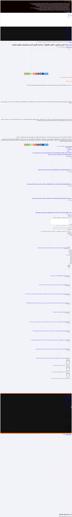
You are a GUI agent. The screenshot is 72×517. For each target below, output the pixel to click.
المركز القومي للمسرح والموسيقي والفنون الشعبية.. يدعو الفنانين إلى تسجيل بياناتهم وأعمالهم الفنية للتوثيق (54, 10)
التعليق (70, 224)
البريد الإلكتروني (69, 227)
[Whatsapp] (30, 74)
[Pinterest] (38, 74)
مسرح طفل (68, 39)
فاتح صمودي (68, 370)
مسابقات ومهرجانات (67, 29)
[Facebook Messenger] (45, 74)
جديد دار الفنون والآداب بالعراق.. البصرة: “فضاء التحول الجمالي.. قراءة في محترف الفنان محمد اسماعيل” (55, 169)
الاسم (71, 226)
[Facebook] (47, 74)
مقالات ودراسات (67, 30)
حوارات (69, 31)
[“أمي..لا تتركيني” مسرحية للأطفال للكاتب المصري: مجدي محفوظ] (67, 274)
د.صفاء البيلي (63, 46)
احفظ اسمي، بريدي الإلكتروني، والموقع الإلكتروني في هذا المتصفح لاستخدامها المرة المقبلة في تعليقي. (55, 231)
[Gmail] (32, 74)
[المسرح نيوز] (69, 15)
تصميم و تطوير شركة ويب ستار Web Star (46, 433)
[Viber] (36, 74)
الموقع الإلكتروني (69, 229)
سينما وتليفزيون (67, 40)
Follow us (70, 399)
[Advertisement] (42, 22)
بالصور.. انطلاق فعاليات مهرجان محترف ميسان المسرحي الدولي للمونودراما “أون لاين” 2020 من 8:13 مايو (54, 284)
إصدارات (69, 34)
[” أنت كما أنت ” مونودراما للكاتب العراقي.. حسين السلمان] (66, 311)
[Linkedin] (41, 74)
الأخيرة (69, 265)
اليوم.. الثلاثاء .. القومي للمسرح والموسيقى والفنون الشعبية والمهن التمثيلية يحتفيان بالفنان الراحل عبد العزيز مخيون (53, 9)
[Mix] (34, 74)
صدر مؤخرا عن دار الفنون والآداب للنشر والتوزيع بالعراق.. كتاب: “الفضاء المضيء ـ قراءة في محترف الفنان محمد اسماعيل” (52, 8)
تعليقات (68, 266)
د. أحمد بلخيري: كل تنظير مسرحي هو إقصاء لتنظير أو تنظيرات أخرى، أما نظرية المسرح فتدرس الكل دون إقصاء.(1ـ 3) (53, 6)
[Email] (27, 74)
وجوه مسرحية (68, 33)
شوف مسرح (68, 37)
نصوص (69, 35)
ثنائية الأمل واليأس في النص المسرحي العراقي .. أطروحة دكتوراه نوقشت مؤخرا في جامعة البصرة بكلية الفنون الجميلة (53, 5)
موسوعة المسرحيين (67, 36)
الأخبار (69, 28)
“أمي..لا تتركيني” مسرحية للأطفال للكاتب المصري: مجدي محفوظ (60, 275)
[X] (43, 74)
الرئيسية (70, 41)
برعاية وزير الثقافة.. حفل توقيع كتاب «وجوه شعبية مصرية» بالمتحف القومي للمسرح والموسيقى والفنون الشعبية (53, 212)
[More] (25, 74)
